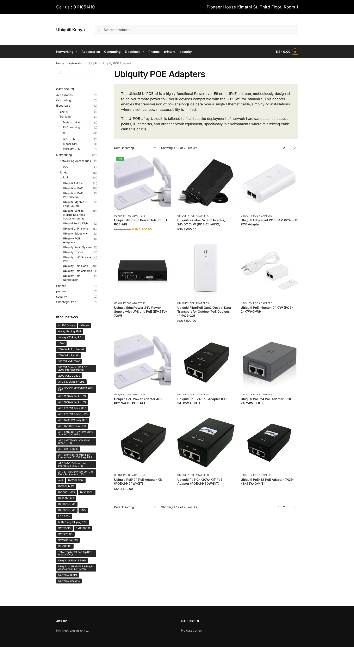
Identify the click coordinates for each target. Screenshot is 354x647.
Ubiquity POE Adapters (130, 215)
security (61, 296)
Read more (269, 231)
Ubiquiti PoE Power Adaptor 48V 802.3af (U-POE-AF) (138, 401)
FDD (83, 510)
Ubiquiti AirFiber (73, 183)
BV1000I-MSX (66, 492)
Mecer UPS (70, 143)
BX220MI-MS (66, 498)
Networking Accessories (75, 161)
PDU (66, 166)
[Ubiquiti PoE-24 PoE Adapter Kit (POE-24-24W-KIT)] (142, 442)
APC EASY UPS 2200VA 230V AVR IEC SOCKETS (75, 433)
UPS (62, 133)
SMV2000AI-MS (68, 540)
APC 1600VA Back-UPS (72, 402)
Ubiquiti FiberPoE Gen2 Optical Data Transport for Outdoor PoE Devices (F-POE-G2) (204, 312)
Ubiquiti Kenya (70, 29)
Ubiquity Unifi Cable (76, 266)
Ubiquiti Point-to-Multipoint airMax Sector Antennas (74, 214)
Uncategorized (66, 302)
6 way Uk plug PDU (69, 331)
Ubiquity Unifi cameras (77, 270)
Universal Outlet (67, 574)
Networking (75, 63)
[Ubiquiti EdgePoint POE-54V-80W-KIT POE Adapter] (269, 183)
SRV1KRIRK (65, 546)
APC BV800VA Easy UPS (72, 420)
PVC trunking (71, 127)
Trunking (65, 116)
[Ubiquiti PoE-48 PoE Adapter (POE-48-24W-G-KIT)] (269, 442)
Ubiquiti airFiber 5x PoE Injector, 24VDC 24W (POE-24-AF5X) (201, 222)
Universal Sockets (69, 580)
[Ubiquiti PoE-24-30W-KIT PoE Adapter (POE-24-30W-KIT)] (205, 442)
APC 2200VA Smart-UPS (73, 414)
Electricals (63, 105)
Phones (61, 286)
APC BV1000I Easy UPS (72, 426)
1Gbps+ (84, 325)
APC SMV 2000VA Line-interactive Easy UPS (72, 464)
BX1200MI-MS (66, 504)
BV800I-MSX (66, 486)
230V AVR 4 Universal (71, 349)
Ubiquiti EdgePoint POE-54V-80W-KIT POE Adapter (269, 222)
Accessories (64, 95)
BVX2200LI (86, 492)
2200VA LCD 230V (69, 375)
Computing (63, 100)
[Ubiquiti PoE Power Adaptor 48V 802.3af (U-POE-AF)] (142, 362)
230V (61, 343)
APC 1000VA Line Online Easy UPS (75, 389)
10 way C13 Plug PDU (70, 337)
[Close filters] (98, 71)
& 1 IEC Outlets (66, 325)
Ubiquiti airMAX (73, 188)
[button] (287, 52)
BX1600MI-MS (66, 510)
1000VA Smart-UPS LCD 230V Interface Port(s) (72, 368)
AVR (60, 480)
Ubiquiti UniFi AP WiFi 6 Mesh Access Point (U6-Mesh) (75, 567)
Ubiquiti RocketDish (75, 223)
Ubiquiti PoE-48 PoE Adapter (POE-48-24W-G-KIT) (267, 482)
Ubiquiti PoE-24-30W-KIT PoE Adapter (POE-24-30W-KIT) (199, 482)
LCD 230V (64, 516)
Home (60, 63)
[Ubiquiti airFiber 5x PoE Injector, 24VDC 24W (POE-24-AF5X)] (205, 183)
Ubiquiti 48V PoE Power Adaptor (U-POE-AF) (141, 222)
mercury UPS (71, 148)
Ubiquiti (92, 63)
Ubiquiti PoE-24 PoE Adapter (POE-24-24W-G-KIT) (267, 401)
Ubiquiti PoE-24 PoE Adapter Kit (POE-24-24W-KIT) (138, 482)
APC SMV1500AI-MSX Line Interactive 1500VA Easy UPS (75, 456)
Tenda (63, 172)
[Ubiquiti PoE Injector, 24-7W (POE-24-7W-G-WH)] (269, 270)
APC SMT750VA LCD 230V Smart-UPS (74, 441)
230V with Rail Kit (68, 355)
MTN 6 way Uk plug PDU (72, 522)
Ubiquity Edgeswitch (76, 233)
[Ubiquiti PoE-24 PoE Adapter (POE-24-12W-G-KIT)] (205, 362)
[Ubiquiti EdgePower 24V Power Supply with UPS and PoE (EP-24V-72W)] (142, 270)
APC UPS (69, 138)
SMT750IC (64, 528)
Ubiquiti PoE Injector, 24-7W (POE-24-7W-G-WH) (267, 310)
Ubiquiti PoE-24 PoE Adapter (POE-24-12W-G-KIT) (203, 401)
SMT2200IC (65, 534)
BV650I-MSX (75, 480)
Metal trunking (72, 122)
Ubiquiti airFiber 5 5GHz (72, 560)
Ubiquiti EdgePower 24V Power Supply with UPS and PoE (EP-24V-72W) (140, 312)
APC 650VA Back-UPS (71, 381)
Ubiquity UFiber (73, 252)
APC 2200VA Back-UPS (72, 408)
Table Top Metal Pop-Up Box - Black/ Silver (76, 553)
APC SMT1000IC (68, 448)
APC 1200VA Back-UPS (72, 396)
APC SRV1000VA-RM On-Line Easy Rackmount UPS (75, 473)
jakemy (64, 111)
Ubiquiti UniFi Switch (76, 228)
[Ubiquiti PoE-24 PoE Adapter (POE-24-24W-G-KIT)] (269, 362)
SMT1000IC (83, 528)
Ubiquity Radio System (77, 247)
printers (61, 291)
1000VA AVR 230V (69, 361)
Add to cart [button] (143, 238)
